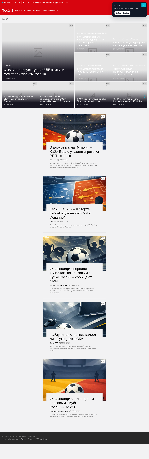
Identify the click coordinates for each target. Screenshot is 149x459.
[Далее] (19, 2)
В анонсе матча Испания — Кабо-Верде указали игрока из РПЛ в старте (74, 151)
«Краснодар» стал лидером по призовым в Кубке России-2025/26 (74, 402)
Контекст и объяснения (85, 33)
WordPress (21, 439)
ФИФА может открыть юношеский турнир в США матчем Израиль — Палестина (91, 41)
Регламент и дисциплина (59, 411)
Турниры (141, 65)
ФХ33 (7, 10)
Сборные (7, 65)
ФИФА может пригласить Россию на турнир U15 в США (47, 2)
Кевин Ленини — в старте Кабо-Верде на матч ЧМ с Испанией (70, 213)
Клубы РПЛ (54, 343)
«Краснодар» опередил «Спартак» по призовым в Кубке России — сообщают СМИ (71, 274)
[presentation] (144, 96)
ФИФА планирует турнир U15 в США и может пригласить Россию (34, 71)
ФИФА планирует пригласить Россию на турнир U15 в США (125, 71)
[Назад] (15, 2)
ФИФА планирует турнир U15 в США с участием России (129, 44)
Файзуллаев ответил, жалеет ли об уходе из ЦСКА (73, 336)
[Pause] (22, 2)
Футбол (104, 33)
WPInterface (41, 439)
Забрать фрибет (122, 13)
